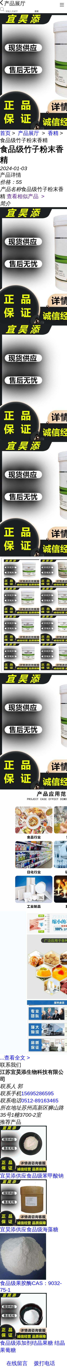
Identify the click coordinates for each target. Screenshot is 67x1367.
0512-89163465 (39, 1100)
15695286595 (37, 1093)
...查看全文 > (15, 1058)
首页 (5, 133)
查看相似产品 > (25, 196)
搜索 (37, 11)
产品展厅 (28, 133)
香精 (53, 133)
